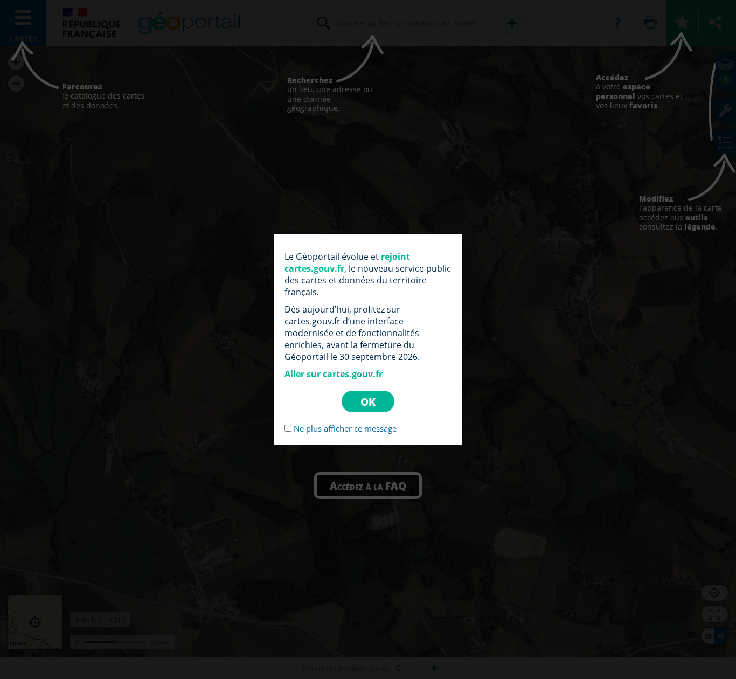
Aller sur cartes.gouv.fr (333, 374)
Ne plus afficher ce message (345, 428)
